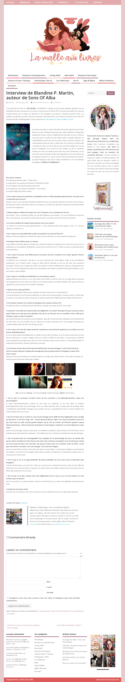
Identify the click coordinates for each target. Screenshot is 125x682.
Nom (48, 582)
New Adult (69, 75)
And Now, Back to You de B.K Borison (106, 256)
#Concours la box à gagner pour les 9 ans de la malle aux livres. (18, 641)
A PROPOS (63, 2)
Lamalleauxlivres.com (61, 524)
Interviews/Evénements (41, 102)
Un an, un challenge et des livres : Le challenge (16, 660)
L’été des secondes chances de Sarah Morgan (106, 235)
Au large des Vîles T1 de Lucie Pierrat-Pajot (105, 224)
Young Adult (54, 75)
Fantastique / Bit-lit (43, 80)
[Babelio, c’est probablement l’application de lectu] (109, 643)
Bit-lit (76, 80)
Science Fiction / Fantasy (19, 80)
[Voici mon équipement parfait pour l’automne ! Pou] (97, 643)
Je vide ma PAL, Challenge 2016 (16, 666)
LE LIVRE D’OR (81, 2)
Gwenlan (11, 102)
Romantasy (13, 75)
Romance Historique (87, 75)
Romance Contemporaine (33, 75)
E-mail (49, 587)
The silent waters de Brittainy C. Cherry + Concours (18, 648)
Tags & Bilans (89, 80)
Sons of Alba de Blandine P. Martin (68, 625)
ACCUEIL (10, 2)
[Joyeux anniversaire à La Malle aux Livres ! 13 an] (109, 659)
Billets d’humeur (106, 80)
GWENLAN (24, 2)
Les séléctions (62, 80)
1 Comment (57, 102)
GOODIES (97, 2)
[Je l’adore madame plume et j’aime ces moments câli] (97, 659)
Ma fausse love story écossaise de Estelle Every (106, 245)
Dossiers (12, 85)
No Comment (108, 228)
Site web (50, 592)
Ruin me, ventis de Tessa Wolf (74, 663)
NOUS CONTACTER (43, 2)
